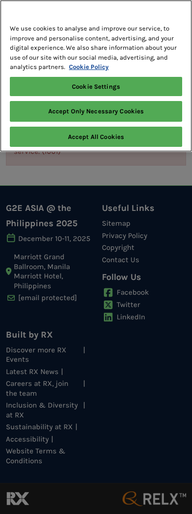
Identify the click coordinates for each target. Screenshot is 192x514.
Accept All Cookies (96, 136)
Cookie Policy (89, 66)
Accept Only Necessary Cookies (96, 111)
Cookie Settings (96, 86)
